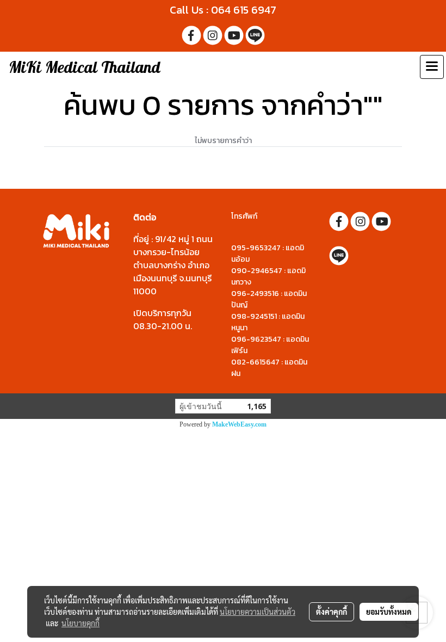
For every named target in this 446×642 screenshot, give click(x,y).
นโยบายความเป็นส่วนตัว (257, 611)
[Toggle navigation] (432, 67)
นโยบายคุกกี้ (80, 623)
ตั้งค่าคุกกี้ (331, 611)
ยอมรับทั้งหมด (389, 611)
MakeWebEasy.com (239, 424)
